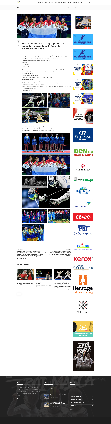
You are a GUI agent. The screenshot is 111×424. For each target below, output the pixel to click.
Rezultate (63, 2)
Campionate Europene (82, 393)
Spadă (20, 278)
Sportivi (57, 2)
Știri (57, 7)
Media (69, 2)
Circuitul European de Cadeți (82, 402)
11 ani (47, 285)
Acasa (54, 7)
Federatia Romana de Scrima (40, 285)
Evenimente (76, 2)
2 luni (51, 397)
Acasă (39, 2)
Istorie (51, 2)
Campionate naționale (82, 399)
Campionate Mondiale (82, 396)
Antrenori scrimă (82, 386)
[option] (25, 278)
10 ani (65, 289)
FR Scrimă (44, 2)
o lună (51, 389)
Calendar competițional (82, 390)
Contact (82, 2)
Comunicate (82, 405)
